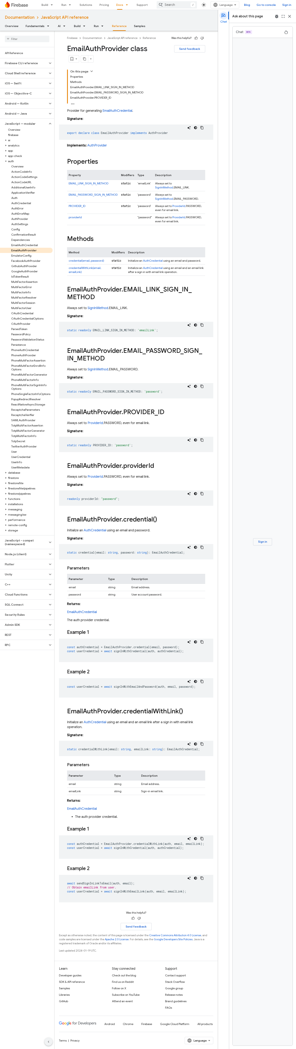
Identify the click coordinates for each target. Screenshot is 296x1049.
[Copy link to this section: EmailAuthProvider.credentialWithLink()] (187, 711)
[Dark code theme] (195, 127)
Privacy (75, 1040)
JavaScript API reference (65, 17)
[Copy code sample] (202, 127)
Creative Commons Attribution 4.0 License (175, 935)
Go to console (266, 5)
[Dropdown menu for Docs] (128, 5)
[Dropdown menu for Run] (71, 5)
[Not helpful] (202, 38)
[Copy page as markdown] (84, 58)
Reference (119, 26)
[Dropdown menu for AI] (65, 26)
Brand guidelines (175, 1001)
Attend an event (122, 1001)
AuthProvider (97, 145)
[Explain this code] (189, 127)
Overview (11, 26)
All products (205, 1024)
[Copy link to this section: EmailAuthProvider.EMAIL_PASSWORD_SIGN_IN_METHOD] (109, 358)
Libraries (64, 995)
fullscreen (283, 16)
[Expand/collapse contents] (91, 71)
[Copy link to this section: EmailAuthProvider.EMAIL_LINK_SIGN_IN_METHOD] (99, 297)
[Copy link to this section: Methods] (98, 239)
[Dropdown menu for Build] (53, 5)
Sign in (286, 5)
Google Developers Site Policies (173, 939)
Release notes (174, 995)
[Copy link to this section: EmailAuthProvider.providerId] (158, 466)
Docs (119, 5)
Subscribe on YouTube (126, 995)
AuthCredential (153, 260)
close (289, 16)
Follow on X (119, 988)
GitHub (63, 1001)
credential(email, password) (86, 260)
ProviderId (178, 206)
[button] (24, 63)
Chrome (128, 1024)
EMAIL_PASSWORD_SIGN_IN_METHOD (93, 194)
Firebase (72, 38)
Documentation (19, 17)
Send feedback (189, 49)
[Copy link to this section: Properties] (102, 162)
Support (142, 5)
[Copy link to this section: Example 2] (94, 672)
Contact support (175, 975)
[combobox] (177, 4)
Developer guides (70, 975)
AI (59, 26)
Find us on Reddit (123, 982)
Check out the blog (124, 975)
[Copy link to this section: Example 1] (93, 632)
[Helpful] (196, 38)
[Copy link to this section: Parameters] (93, 568)
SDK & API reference (72, 982)
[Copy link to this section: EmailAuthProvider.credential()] (161, 519)
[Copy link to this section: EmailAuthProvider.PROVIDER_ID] (168, 412)
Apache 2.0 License (117, 939)
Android (109, 1024)
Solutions (86, 5)
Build (44, 5)
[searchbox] (27, 39)
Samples (139, 26)
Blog (247, 5)
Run (63, 5)
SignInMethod (164, 187)
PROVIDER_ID (77, 206)
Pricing (104, 5)
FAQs (168, 1007)
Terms (63, 1040)
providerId (75, 217)
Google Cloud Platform (174, 1024)
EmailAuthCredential (117, 111)
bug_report (276, 16)
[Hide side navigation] (49, 1042)
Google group (174, 988)
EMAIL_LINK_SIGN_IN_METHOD (89, 183)
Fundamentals (35, 26)
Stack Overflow (175, 982)
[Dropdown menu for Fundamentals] (49, 26)
